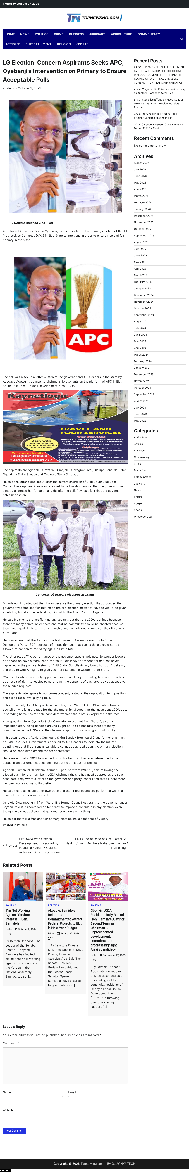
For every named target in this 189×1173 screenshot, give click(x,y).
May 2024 (140, 341)
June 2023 (140, 414)
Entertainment (38, 44)
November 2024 (144, 301)
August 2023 (141, 400)
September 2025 (144, 235)
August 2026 (141, 162)
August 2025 (141, 242)
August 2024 (141, 321)
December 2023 (144, 374)
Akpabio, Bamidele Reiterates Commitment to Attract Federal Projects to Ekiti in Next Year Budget (65, 919)
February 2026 (143, 202)
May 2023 (140, 420)
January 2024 (142, 367)
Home (10, 34)
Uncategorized (143, 516)
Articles (13, 44)
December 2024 (144, 295)
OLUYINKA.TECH (123, 1163)
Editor (9, 929)
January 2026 (142, 209)
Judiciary (97, 34)
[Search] (181, 39)
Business (76, 34)
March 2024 (141, 354)
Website (8, 1110)
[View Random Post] (175, 39)
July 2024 (140, 328)
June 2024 (140, 334)
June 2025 (140, 255)
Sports (82, 44)
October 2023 (142, 387)
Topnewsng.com (92, 1163)
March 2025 (141, 275)
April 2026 (140, 189)
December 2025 (143, 215)
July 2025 (140, 248)
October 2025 (142, 228)
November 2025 (143, 222)
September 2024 (144, 315)
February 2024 (143, 361)
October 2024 (142, 308)
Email (72, 1092)
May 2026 (140, 182)
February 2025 (143, 281)
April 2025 (140, 268)
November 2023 (144, 381)
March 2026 (141, 195)
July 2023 (140, 407)
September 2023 (144, 394)
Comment (11, 1043)
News (24, 34)
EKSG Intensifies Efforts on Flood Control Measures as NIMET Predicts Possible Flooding (158, 103)
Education (140, 470)
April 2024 (140, 348)
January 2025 (142, 288)
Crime (58, 34)
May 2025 (140, 262)
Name (7, 1092)
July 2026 (140, 169)
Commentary (149, 34)
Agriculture (121, 34)
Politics (41, 34)
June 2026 (140, 175)
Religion (64, 44)
